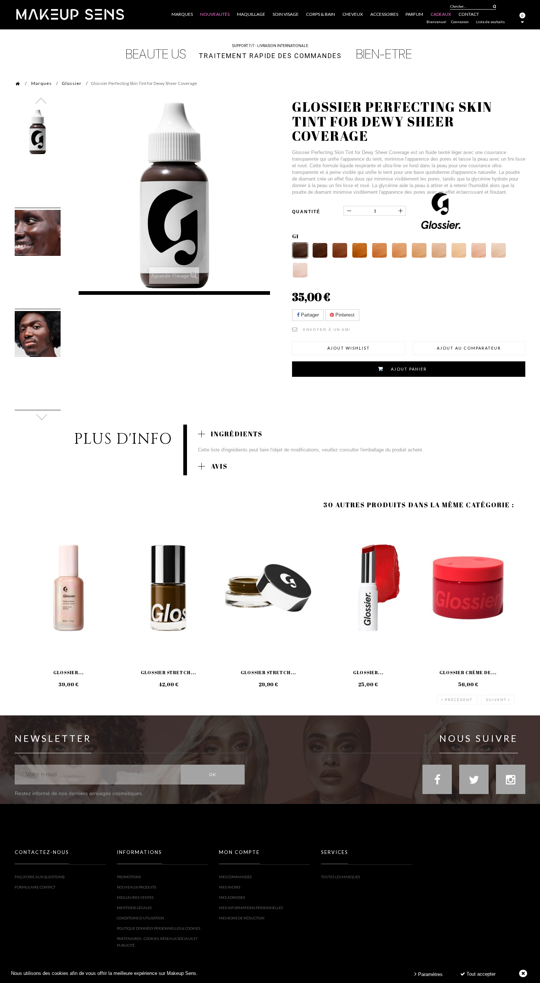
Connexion (460, 21)
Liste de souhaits (490, 21)
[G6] (399, 250)
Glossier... (68, 672)
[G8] (439, 250)
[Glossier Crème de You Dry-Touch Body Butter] (468, 587)
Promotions (129, 877)
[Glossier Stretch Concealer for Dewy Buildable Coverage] (268, 587)
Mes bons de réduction (241, 918)
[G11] (498, 250)
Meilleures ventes (135, 897)
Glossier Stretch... (168, 672)
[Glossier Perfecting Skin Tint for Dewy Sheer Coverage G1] (38, 132)
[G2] (320, 250)
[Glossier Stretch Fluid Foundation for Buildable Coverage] (168, 587)
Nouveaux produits (136, 887)
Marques (41, 83)
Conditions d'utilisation (140, 918)
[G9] (458, 250)
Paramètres (430, 974)
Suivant (496, 699)
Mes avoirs (229, 887)
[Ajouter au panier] (29, 548)
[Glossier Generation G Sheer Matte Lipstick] (368, 587)
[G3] (339, 250)
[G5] (379, 250)
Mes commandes (235, 877)
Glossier (72, 83)
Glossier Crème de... (468, 672)
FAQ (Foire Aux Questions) (40, 877)
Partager (309, 315)
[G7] (419, 250)
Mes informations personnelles (251, 907)
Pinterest (344, 315)
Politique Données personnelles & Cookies (158, 928)
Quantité (306, 211)
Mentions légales (134, 907)
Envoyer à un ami (326, 330)
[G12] (300, 270)
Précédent (458, 699)
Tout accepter (480, 974)
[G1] (300, 250)
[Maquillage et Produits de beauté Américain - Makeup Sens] (70, 14)
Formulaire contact (35, 887)
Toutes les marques (340, 877)
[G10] (478, 250)
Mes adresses (232, 897)
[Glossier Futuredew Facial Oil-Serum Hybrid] (68, 587)
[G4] (359, 250)
